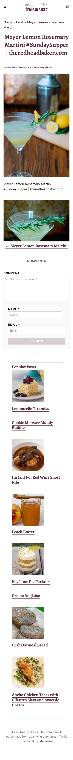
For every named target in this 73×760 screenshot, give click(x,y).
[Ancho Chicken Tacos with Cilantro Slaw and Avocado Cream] (36, 672)
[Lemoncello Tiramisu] (36, 386)
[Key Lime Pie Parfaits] (36, 559)
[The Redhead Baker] (36, 7)
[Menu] (5, 7)
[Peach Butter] (36, 510)
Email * (14, 324)
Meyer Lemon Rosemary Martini (35, 67)
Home (8, 22)
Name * (14, 309)
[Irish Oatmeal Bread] (36, 623)
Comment (11, 273)
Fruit (19, 22)
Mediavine (46, 741)
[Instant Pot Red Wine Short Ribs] (36, 455)
